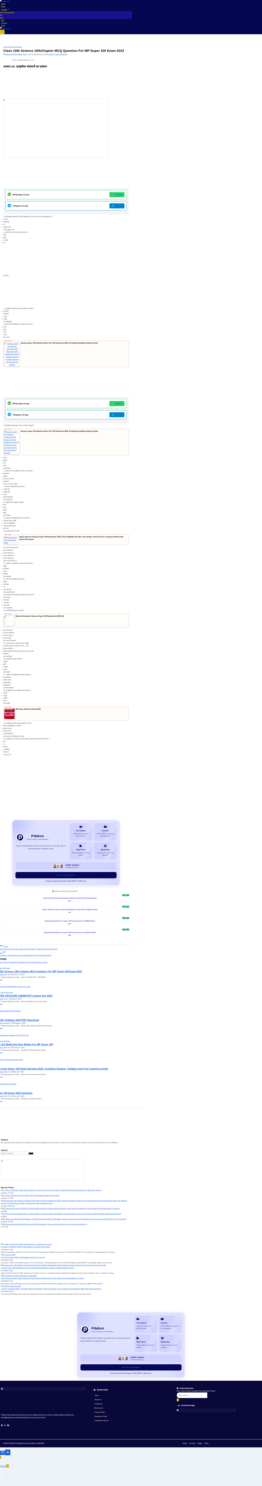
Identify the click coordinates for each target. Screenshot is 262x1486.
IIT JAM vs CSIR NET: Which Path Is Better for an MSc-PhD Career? (25, 1247)
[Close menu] (0, 1457)
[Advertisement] (66, 84)
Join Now (118, 195)
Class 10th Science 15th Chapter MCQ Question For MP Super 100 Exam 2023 (29, 948)
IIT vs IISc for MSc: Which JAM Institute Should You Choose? (23, 1257)
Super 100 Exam (16, 47)
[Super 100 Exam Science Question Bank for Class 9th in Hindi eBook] (8, 900)
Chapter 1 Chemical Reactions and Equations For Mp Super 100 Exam (25, 954)
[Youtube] (8, 1425)
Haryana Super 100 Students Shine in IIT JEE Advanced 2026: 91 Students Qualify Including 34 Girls (59, 343)
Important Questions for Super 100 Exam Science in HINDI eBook (70, 921)
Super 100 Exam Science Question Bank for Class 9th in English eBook (70, 909)
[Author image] (9, 54)
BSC (3, 20)
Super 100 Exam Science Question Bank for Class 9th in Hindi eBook (70, 898)
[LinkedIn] (2, 1425)
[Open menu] (2, 32)
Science (6, 47)
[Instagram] (5, 1425)
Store (3, 26)
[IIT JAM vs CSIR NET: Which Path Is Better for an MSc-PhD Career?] (26, 1244)
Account (4, 23)
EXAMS (3, 1466)
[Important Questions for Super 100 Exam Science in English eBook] (8, 934)
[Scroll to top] (2, 1453)
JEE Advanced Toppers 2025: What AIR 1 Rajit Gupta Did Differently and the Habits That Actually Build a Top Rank (42, 1278)
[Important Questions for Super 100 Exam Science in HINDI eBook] (8, 923)
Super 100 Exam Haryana (7, 12)
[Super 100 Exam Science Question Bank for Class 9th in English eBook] (8, 911)
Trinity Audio (22, 60)
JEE (1, 15)
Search (31, 1153)
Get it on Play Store (67, 875)
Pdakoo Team (22, 54)
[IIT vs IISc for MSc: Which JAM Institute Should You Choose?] (8, 1255)
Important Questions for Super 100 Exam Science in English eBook (70, 932)
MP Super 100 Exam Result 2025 (28, 709)
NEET (1, 18)
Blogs (3, 6)
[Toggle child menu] (7, 1465)
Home (3, 4)
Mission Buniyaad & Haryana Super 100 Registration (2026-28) (40, 616)
